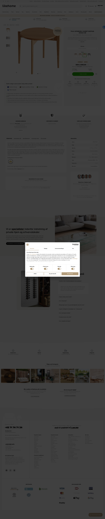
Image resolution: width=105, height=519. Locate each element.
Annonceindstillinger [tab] (59, 248)
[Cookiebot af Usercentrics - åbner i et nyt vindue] (73, 245)
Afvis (35, 273)
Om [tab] (73, 248)
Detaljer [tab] (45, 248)
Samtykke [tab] (32, 248)
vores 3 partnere (32, 254)
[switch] (45, 269)
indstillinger (75, 258)
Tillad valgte (52, 273)
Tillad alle (70, 273)
